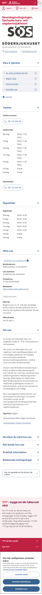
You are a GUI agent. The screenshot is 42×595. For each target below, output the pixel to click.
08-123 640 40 (14, 121)
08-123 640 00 (14, 187)
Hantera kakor (21, 575)
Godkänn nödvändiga (21, 582)
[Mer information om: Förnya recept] (36, 84)
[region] (21, 572)
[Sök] (40, 2)
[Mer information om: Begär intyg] (36, 78)
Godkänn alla (21, 589)
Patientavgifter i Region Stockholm (17, 423)
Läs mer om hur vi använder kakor (15, 570)
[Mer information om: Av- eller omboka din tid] (36, 73)
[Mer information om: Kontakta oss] (36, 89)
